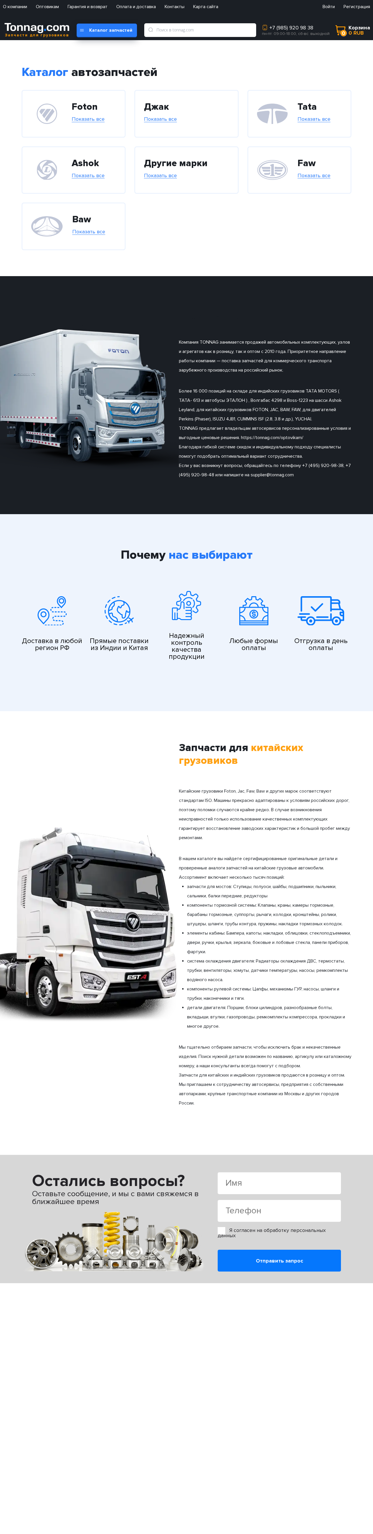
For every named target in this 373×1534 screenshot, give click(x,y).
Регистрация (357, 6)
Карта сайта (205, 7)
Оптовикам (47, 7)
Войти (329, 6)
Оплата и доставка (136, 7)
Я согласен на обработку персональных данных (272, 1233)
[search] (150, 30)
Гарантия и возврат (88, 7)
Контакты (174, 7)
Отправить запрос (279, 1261)
